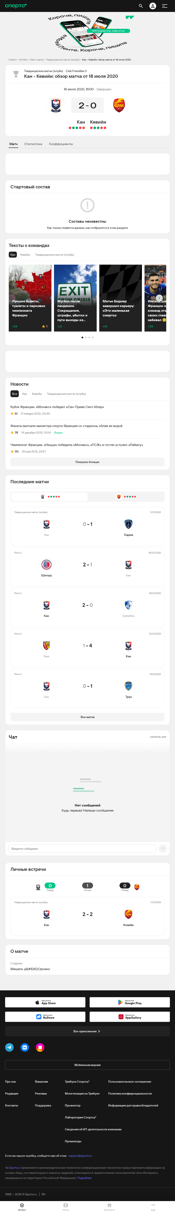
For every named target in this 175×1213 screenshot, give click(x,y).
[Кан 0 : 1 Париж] (83, 128)
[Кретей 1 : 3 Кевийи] (98, 128)
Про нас (10, 1081)
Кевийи (98, 122)
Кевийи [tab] (37, 394)
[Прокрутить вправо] (159, 298)
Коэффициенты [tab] (61, 144)
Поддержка (43, 1105)
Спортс (13, 59)
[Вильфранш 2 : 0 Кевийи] (91, 128)
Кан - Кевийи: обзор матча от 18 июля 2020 (106, 59)
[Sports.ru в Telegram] (10, 1048)
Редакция (11, 1093)
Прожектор (72, 1105)
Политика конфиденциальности (130, 1093)
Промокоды (73, 1141)
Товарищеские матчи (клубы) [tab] (66, 394)
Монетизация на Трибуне (82, 1093)
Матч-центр (37, 59)
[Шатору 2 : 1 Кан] (80, 128)
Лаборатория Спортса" (80, 1117)
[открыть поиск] (141, 6)
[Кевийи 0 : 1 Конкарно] (101, 128)
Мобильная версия (87, 1065)
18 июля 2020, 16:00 (79, 89)
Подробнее (84, 1178)
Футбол (23, 59)
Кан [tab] (24, 394)
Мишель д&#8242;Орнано (30, 969)
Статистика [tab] (33, 144)
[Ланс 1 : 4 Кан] (73, 128)
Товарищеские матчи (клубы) (63, 59)
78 (16, 432)
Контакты (11, 1105)
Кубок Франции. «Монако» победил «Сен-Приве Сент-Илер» (57, 407)
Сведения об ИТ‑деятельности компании (93, 1129)
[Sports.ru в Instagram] (41, 1048)
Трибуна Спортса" (77, 1081)
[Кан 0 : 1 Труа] (70, 128)
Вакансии (41, 1081)
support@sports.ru (80, 1156)
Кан (81, 122)
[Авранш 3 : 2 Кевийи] (105, 128)
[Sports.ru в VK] (25, 1048)
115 (17, 451)
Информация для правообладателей (133, 1105)
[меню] (165, 6)
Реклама (41, 1093)
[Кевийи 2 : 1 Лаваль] (94, 128)
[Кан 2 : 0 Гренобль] (77, 128)
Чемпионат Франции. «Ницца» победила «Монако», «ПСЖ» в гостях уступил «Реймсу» (76, 445)
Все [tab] (14, 394)
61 (16, 413)
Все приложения (84, 1031)
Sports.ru (15, 1168)
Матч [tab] (13, 144)
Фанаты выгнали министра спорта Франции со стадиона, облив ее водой (66, 426)
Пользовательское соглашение (129, 1081)
